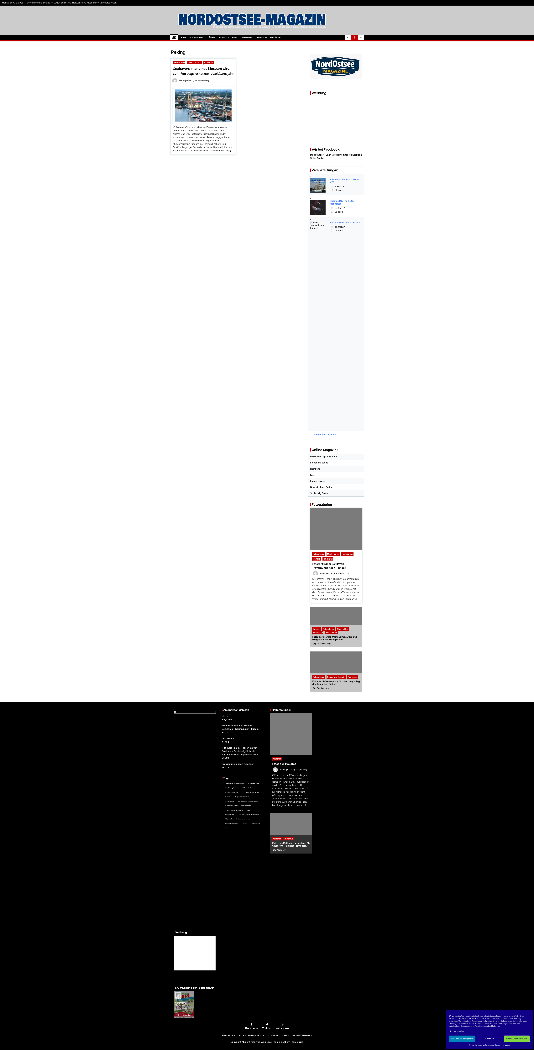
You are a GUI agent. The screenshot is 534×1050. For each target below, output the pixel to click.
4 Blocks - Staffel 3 (254, 783)
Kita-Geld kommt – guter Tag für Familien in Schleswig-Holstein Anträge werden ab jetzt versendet (240, 751)
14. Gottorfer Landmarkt (251, 792)
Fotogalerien (318, 554)
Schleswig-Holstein (336, 677)
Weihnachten (331, 632)
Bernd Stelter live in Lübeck (345, 222)
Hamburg (315, 469)
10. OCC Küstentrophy (232, 792)
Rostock (316, 559)
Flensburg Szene (319, 462)
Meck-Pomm (333, 554)
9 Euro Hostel (247, 788)
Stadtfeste (318, 632)
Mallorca (277, 759)
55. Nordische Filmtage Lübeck (248, 801)
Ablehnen (489, 1038)
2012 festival (255, 823)
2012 (245, 823)
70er (248, 810)
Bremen (316, 629)
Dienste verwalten (457, 1031)
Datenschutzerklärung (491, 1045)
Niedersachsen (194, 62)
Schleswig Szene (319, 493)
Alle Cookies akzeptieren (462, 1038)
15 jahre (227, 796)
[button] (348, 37)
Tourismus (208, 62)
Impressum (506, 1045)
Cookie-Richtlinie (475, 1045)
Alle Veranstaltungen (324, 434)
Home (183, 37)
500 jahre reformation (231, 823)
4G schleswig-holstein (231, 788)
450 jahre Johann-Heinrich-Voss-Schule (237, 819)
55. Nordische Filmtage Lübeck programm (238, 805)
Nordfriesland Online (321, 487)
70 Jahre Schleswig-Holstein (234, 810)
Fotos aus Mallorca (284, 763)
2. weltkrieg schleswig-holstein (234, 783)
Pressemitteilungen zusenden (238, 764)
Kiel (312, 475)
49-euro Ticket (229, 801)
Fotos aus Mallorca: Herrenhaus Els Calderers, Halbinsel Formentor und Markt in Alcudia (291, 844)
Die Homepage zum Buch (324, 456)
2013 (226, 828)
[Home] (174, 37)
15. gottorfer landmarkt (241, 796)
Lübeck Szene (317, 481)
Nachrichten (196, 37)
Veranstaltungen (228, 37)
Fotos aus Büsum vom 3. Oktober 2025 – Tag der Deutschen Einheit (336, 682)
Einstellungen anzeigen (516, 1038)
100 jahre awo (229, 814)
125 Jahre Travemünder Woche (248, 814)
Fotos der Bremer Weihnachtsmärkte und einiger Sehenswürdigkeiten (334, 638)
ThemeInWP (296, 1042)
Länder (211, 37)
